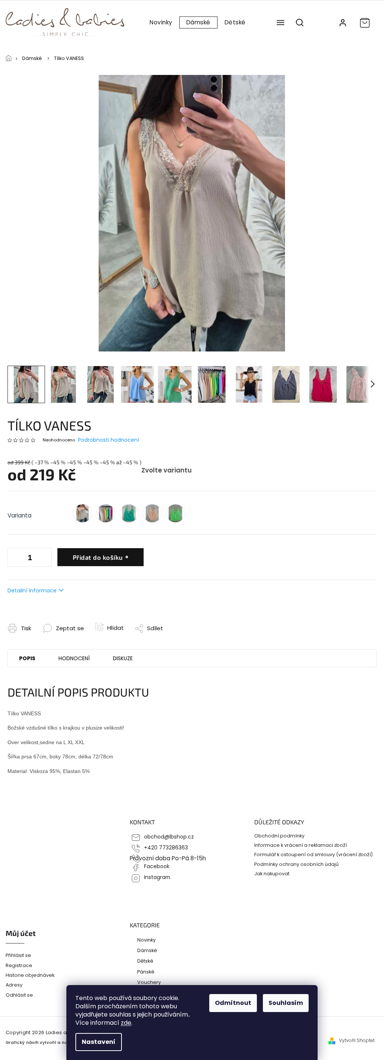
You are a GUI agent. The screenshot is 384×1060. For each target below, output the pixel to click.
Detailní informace (32, 590)
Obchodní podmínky (279, 836)
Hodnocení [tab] (74, 658)
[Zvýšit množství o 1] (15, 559)
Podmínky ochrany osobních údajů (296, 864)
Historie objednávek (30, 975)
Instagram (157, 877)
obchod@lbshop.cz (169, 836)
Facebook (157, 866)
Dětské (145, 961)
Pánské (145, 972)
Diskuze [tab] (123, 658)
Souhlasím (285, 1003)
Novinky (146, 940)
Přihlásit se (18, 955)
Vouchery (149, 982)
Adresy (14, 985)
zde (126, 1022)
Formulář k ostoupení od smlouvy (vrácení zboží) (313, 854)
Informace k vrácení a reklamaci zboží (300, 845)
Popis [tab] (27, 658)
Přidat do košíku (98, 557)
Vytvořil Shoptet (357, 1041)
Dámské (147, 950)
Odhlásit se (19, 995)
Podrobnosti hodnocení (108, 440)
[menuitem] (160, 22)
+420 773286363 (166, 847)
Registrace (19, 965)
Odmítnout (233, 1003)
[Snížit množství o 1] (44, 559)
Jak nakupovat (272, 873)
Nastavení (99, 1042)
